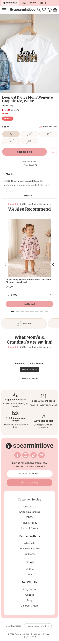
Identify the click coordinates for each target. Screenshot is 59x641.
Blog (29, 600)
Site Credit (31, 637)
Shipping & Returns (29, 511)
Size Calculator (50, 126)
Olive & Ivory (7, 105)
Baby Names (29, 589)
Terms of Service (30, 528)
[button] (39, 10)
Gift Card (29, 569)
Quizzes (29, 594)
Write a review (29, 369)
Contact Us (29, 506)
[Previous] (6, 264)
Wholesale (29, 543)
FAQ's (29, 517)
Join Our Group (29, 605)
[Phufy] (32, 3)
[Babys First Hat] (42, 3)
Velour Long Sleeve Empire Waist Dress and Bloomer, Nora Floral (28, 280)
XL (33, 142)
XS (11, 134)
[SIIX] (23, 3)
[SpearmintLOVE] (10, 3)
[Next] (53, 264)
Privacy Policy (29, 522)
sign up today (29, 482)
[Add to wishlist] (53, 152)
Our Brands (29, 553)
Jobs (29, 574)
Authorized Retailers (30, 548)
